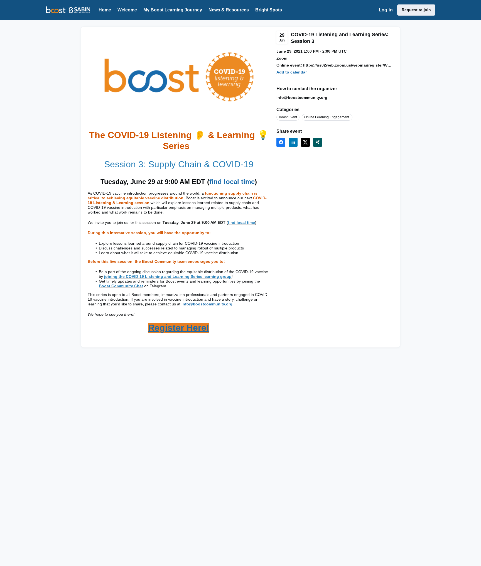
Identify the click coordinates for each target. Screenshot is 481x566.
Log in (386, 10)
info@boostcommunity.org (206, 304)
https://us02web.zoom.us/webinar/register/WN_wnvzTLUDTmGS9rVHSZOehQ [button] (348, 65)
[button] (291, 72)
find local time (232, 181)
